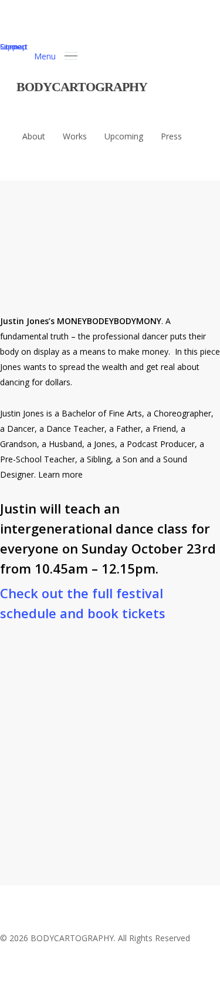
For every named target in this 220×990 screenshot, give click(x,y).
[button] (55, 55)
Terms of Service (122, 841)
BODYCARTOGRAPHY (81, 86)
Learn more (60, 474)
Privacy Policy (45, 841)
